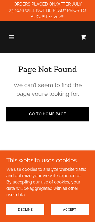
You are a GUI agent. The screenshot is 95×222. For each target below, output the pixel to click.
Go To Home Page (47, 114)
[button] (12, 37)
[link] (83, 37)
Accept (69, 209)
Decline (25, 209)
